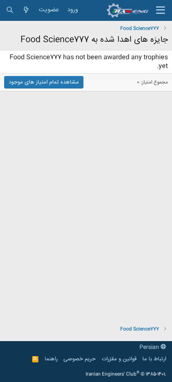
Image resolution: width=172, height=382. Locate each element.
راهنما (51, 359)
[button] (160, 10)
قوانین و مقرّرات (119, 359)
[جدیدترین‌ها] (26, 10)
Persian (150, 347)
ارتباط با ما (154, 359)
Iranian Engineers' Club (126, 374)
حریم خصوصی (79, 359)
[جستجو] (10, 10)
